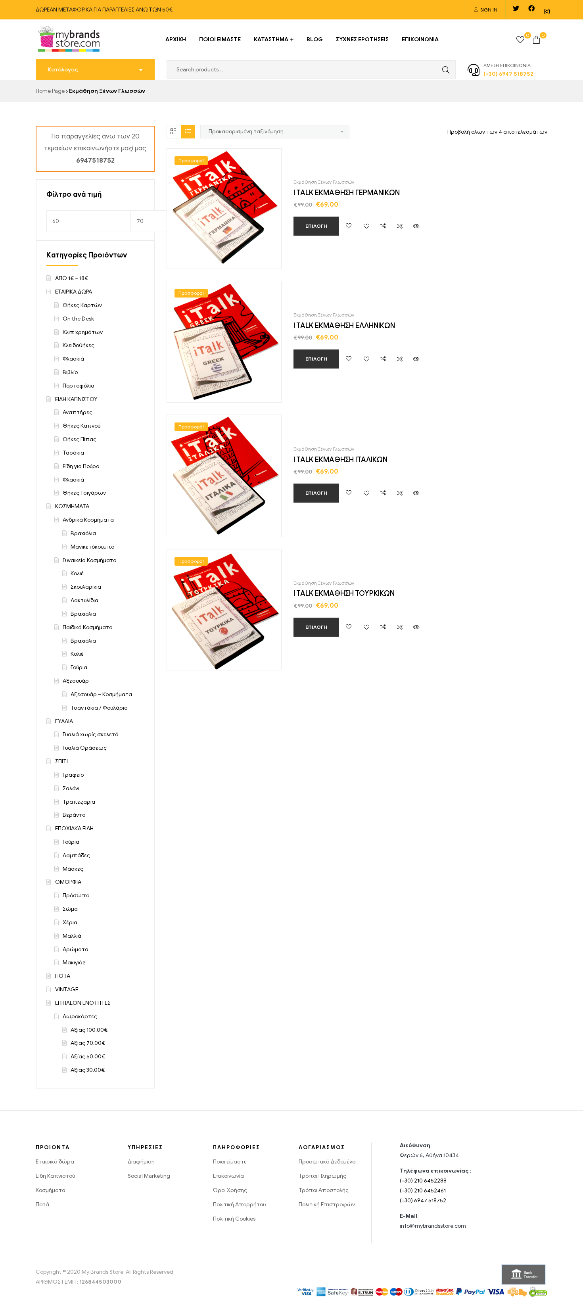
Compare (383, 226)
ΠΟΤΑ (62, 976)
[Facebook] (531, 8)
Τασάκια (73, 452)
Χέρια (70, 922)
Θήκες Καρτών (82, 305)
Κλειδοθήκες (78, 345)
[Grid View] (173, 131)
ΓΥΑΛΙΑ (64, 721)
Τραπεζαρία (79, 802)
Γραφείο (73, 775)
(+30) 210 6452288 (423, 1180)
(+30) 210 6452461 (423, 1190)
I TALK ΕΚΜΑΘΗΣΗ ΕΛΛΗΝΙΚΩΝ (344, 325)
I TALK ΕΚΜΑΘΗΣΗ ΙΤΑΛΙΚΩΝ (340, 459)
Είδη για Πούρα (81, 466)
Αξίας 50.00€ (88, 1056)
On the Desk (78, 318)
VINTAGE (66, 989)
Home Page (50, 91)
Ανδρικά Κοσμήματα (88, 519)
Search (444, 69)
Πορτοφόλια (78, 385)
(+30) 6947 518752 (423, 1200)
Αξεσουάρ (76, 681)
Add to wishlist (366, 226)
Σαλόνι (71, 788)
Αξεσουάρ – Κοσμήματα (101, 694)
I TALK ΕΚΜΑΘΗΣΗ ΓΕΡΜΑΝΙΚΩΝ (346, 192)
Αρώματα (75, 949)
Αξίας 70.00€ (88, 1043)
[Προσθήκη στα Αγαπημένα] (348, 226)
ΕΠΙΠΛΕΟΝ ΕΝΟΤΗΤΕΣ (83, 1003)
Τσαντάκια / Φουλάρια (99, 708)
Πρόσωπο (76, 895)
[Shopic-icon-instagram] (547, 11)
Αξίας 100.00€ (89, 1030)
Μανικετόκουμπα (93, 546)
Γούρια (79, 667)
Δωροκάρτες (80, 1016)
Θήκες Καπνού (81, 425)
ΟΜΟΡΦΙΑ (68, 882)
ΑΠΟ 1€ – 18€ (71, 278)
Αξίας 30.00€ (88, 1070)
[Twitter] (516, 8)
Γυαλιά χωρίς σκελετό (90, 734)
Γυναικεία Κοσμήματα (90, 560)
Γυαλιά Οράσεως (85, 748)
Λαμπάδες (76, 855)
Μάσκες (73, 869)
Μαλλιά (72, 936)
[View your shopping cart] (536, 39)
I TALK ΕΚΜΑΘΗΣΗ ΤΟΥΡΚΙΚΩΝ (344, 593)
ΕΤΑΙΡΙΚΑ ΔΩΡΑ (73, 291)
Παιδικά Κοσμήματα (88, 627)
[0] (520, 39)
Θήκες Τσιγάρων (84, 493)
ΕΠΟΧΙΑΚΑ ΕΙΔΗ (74, 828)
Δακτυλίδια (84, 600)
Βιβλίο (70, 372)
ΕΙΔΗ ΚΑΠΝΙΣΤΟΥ (76, 399)
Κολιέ (77, 573)
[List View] (188, 131)
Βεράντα (74, 815)
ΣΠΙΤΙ (61, 761)
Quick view (416, 226)
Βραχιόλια (83, 533)
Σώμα (70, 909)
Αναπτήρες (77, 412)
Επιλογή (316, 226)
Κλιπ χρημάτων (83, 332)
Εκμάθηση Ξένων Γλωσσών (323, 182)
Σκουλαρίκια (86, 587)
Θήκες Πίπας (79, 439)
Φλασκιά (73, 358)
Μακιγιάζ (74, 962)
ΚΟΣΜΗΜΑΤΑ (72, 506)
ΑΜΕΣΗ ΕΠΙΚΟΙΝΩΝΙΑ (507, 65)
